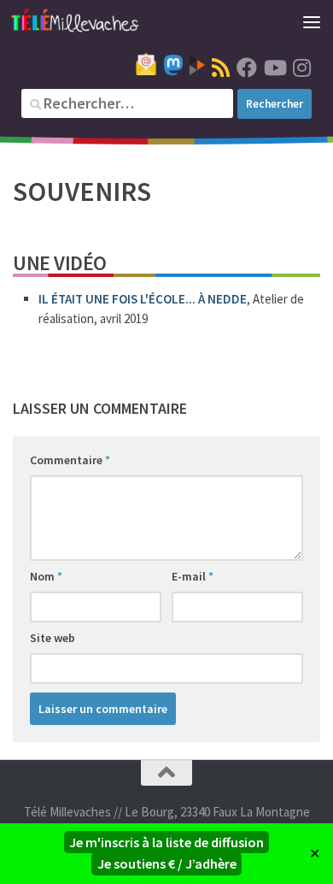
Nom (46, 576)
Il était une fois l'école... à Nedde (142, 299)
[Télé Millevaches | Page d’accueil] (96, 21)
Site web (52, 637)
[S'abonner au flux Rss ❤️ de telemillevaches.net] (221, 67)
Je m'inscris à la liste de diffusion (166, 842)
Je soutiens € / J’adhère (167, 863)
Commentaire (70, 460)
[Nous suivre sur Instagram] (301, 67)
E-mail (192, 576)
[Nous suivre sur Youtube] (274, 67)
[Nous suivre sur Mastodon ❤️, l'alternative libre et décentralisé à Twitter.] (173, 65)
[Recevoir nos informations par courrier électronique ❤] (146, 64)
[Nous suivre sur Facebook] (247, 67)
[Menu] (311, 21)
